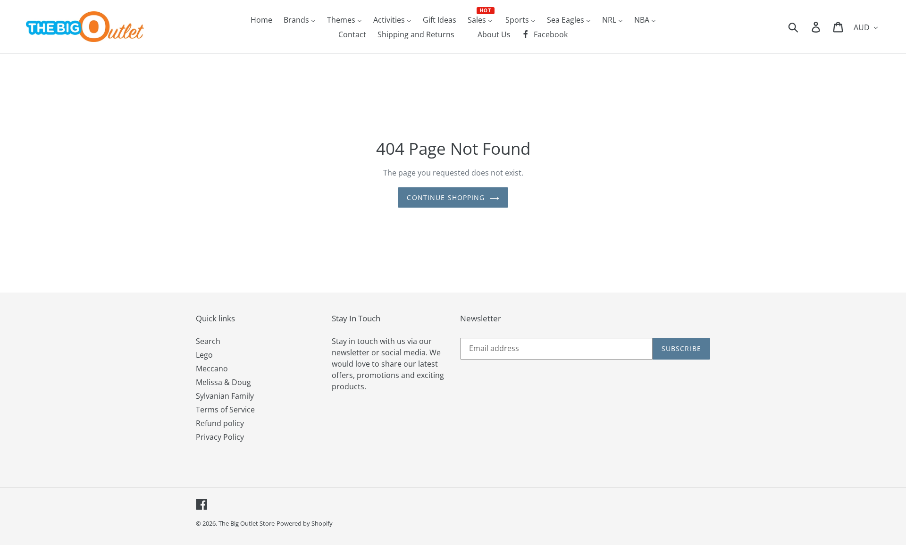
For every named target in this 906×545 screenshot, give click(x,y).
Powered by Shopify (305, 523)
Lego (204, 355)
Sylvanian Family (225, 396)
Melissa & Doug (223, 382)
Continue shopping (446, 197)
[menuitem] (261, 19)
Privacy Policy (220, 437)
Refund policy (220, 423)
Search (208, 341)
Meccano (212, 368)
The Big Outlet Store (246, 523)
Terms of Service (225, 409)
